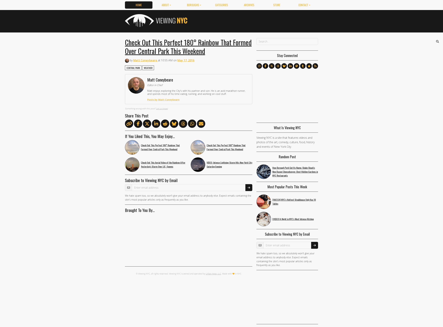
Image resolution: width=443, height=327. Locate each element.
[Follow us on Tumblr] (303, 66)
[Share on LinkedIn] (156, 124)
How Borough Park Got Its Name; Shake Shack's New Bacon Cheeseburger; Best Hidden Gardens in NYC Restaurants (295, 171)
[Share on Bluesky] (174, 124)
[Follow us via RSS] (315, 66)
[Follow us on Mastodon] (296, 66)
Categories (221, 5)
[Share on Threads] (183, 124)
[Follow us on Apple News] (309, 66)
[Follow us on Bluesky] (284, 66)
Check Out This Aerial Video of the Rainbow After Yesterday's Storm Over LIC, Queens (163, 164)
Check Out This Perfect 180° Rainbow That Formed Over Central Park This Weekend (188, 46)
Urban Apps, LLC (213, 273)
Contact (303, 5)
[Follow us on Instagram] (259, 66)
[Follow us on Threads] (278, 66)
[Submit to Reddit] (165, 124)
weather (148, 68)
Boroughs (193, 5)
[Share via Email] (201, 124)
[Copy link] (129, 124)
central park (133, 68)
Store (276, 5)
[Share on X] (147, 124)
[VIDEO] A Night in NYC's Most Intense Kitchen (293, 219)
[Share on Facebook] (138, 124)
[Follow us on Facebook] (265, 66)
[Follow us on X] (271, 66)
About (165, 5)
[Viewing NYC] (156, 20)
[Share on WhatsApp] (192, 124)
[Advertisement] (255, 20)
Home (139, 5)
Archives (249, 5)
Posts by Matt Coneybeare (163, 99)
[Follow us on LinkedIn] (290, 66)
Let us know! (162, 108)
